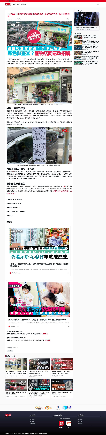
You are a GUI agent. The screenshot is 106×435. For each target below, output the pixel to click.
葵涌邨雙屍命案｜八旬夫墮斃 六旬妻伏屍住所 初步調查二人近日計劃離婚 (16, 372)
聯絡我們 (80, 423)
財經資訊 (82, 29)
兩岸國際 (35, 375)
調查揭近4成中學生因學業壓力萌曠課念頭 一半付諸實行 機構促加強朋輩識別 (90, 57)
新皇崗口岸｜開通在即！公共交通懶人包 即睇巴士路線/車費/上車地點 (90, 41)
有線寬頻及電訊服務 (18, 0)
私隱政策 (7, 433)
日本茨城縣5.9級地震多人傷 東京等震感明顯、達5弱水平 (38, 372)
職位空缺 (80, 421)
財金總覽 (77, 29)
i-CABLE (7, 0)
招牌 (30, 115)
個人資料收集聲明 (13, 433)
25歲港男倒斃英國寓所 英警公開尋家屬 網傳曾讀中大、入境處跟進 (39, 393)
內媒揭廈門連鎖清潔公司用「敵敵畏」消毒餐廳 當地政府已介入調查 (62, 372)
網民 (13, 171)
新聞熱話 (88, 39)
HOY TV (11, 0)
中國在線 (58, 375)
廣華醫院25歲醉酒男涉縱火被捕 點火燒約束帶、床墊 (62, 393)
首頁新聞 (15, 376)
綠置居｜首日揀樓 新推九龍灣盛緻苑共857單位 (90, 52)
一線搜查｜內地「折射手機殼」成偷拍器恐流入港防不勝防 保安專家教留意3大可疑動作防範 (90, 36)
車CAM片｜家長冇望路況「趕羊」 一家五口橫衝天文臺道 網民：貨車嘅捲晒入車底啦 (90, 62)
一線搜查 (9, 347)
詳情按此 (45, 334)
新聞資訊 (8, 376)
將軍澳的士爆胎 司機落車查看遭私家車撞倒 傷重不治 (16, 393)
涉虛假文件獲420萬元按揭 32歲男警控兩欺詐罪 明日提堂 (90, 47)
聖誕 (65, 186)
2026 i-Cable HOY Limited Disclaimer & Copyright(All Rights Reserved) (33, 433)
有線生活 (10, 350)
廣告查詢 (80, 419)
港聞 (11, 376)
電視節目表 (32, 423)
